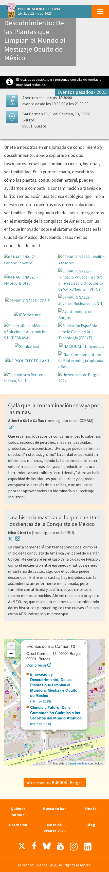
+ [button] (11, 646)
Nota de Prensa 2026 (54, 827)
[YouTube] (60, 846)
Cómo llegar (36, 665)
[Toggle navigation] (100, 11)
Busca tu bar (54, 808)
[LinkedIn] (88, 846)
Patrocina (18, 824)
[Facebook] (34, 846)
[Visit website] (11, 428)
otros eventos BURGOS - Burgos (54, 782)
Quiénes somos (18, 811)
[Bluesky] (47, 847)
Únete (91, 808)
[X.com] (22, 847)
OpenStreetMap (77, 763)
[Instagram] (74, 846)
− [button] (11, 653)
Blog (90, 824)
